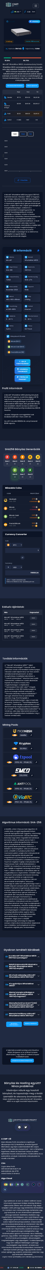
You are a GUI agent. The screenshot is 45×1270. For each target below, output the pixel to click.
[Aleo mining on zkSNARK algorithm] (34, 1184)
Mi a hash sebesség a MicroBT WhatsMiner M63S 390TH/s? (20, 976)
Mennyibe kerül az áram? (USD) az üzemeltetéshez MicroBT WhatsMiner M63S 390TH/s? (21, 1005)
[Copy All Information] (38, 250)
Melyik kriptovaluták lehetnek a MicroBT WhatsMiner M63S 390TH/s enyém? (21, 966)
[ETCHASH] (17, 1184)
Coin (7, 541)
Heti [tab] (15, 134)
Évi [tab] (31, 134)
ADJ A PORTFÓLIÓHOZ (22, 362)
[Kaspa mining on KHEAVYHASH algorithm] (22, 1184)
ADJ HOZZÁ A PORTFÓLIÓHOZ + (14, 1024)
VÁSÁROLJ (35, 21)
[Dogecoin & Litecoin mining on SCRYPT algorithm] (11, 1184)
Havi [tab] (23, 134)
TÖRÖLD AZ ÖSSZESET (23, 378)
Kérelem (33, 618)
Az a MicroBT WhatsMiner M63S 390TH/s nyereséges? (20, 957)
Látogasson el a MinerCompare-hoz (22, 1060)
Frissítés (24, 180)
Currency (8, 563)
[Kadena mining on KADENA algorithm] (28, 1184)
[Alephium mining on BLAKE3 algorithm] (39, 1184)
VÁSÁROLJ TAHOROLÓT (23, 370)
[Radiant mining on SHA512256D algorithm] (5, 1189)
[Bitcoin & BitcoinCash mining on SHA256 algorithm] (6, 1184)
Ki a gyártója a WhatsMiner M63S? (19, 984)
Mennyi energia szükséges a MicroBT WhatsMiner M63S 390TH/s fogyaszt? (19, 994)
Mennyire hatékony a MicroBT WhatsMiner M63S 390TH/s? (20, 1014)
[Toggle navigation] (36, 6)
